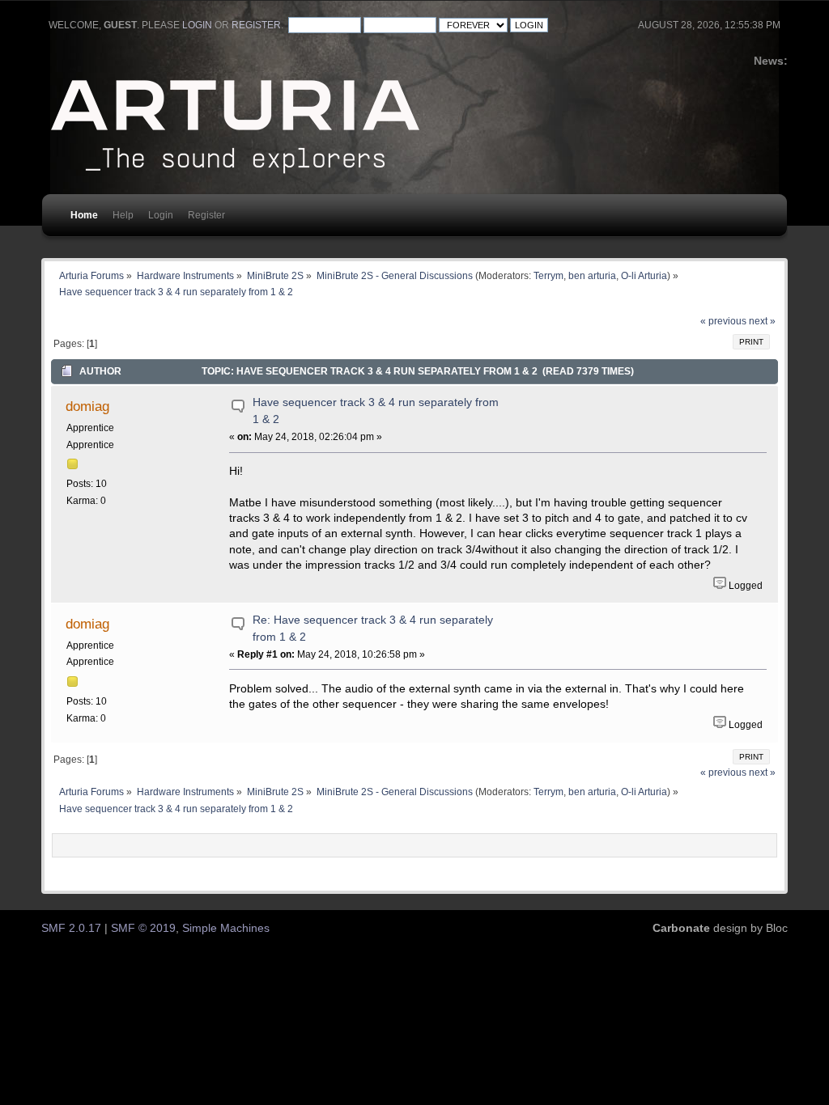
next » (762, 321)
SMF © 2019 (143, 928)
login (197, 25)
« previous (723, 321)
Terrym (548, 275)
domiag (87, 406)
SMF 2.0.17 (71, 928)
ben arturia (592, 275)
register (256, 25)
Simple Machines (226, 928)
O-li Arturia (644, 275)
